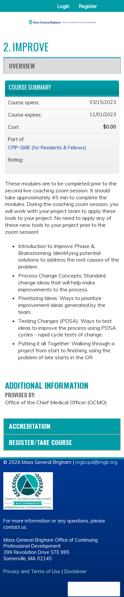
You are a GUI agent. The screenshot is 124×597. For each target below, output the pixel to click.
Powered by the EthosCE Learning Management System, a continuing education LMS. (94, 589)
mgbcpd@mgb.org (96, 462)
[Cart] (104, 10)
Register (88, 6)
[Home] (62, 19)
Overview (22, 66)
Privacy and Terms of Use (31, 571)
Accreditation (29, 426)
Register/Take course (40, 442)
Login (63, 6)
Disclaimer (75, 571)
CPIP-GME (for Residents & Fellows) (47, 148)
